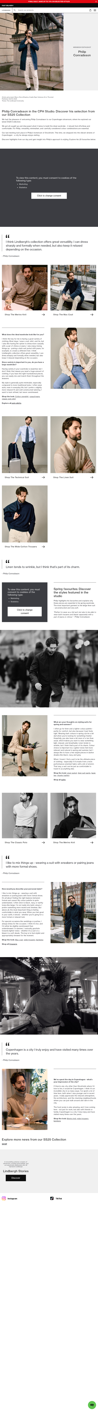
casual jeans (35, 396)
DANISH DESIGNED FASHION (12, 5)
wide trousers (29, 940)
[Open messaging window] (92, 1405)
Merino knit (71, 1119)
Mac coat (19, 940)
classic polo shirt (9, 399)
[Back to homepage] (6, 10)
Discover (15, 1178)
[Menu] (95, 10)
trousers (13, 944)
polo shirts (16, 403)
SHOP (4, 1144)
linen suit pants (84, 773)
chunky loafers (63, 775)
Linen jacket (72, 773)
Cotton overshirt (22, 396)
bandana (39, 940)
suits (63, 780)
